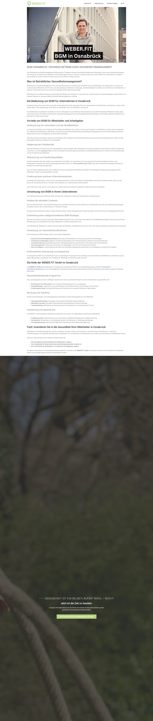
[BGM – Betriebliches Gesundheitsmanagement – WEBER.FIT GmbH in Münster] (36, 3)
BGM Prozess (99, 3)
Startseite (87, 3)
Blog (122, 3)
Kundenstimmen (112, 3)
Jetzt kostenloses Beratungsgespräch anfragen (76, 616)
